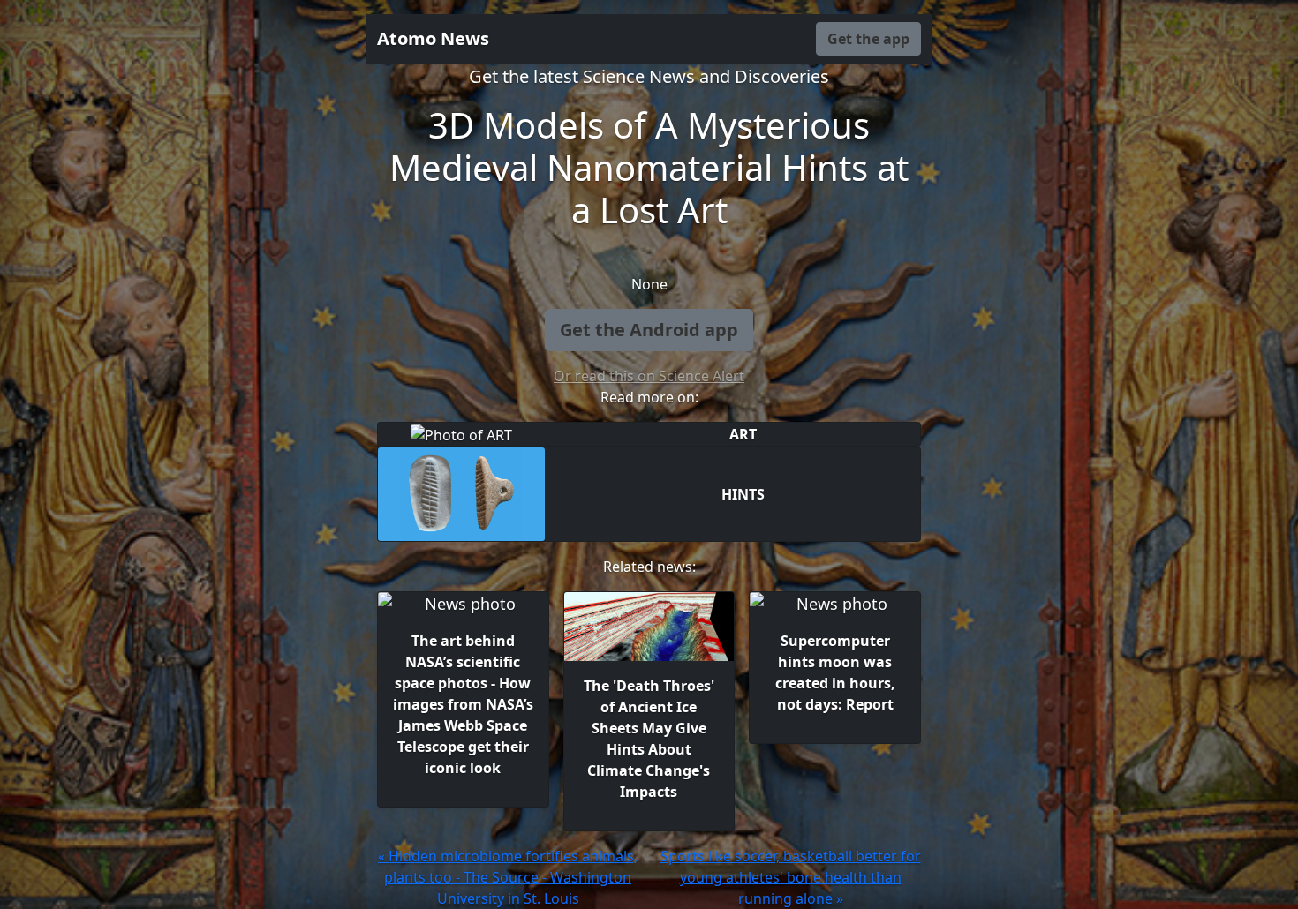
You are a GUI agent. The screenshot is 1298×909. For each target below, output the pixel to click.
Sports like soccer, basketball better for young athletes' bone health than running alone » (790, 877)
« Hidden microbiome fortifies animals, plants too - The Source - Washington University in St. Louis (508, 877)
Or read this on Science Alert (649, 376)
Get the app (868, 39)
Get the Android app (649, 330)
